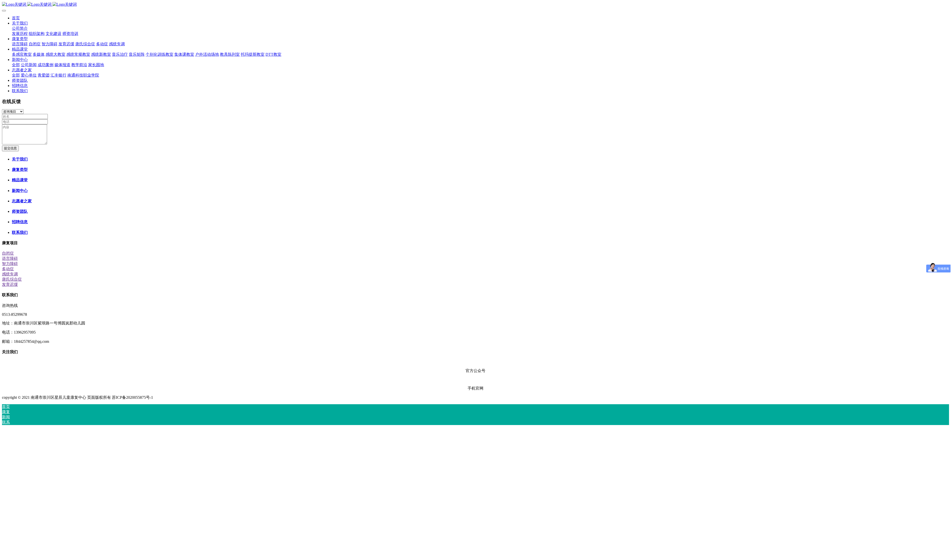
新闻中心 (20, 190)
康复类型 (20, 169)
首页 (16, 18)
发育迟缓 (10, 284)
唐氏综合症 (12, 279)
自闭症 (8, 253)
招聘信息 (20, 222)
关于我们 (20, 159)
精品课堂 (20, 180)
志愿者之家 (22, 201)
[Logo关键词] (475, 4)
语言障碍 (10, 258)
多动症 (8, 269)
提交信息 (10, 148)
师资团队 (20, 211)
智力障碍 (10, 264)
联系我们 (20, 232)
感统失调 (10, 274)
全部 (16, 65)
